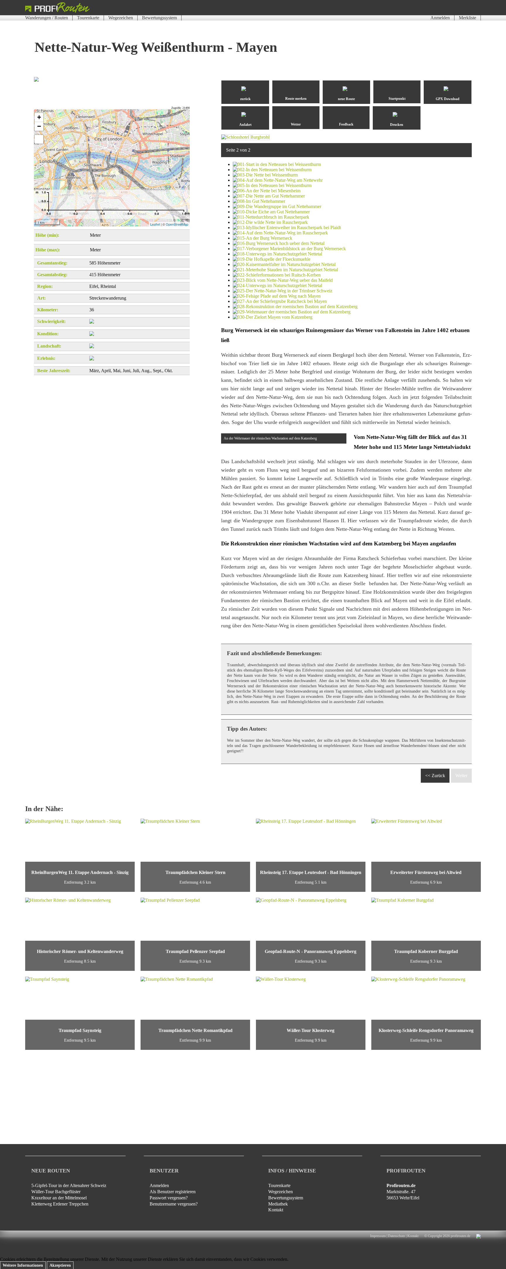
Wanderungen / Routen (46, 17)
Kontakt (275, 1209)
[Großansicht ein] (39, 139)
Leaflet (155, 224)
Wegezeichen (120, 17)
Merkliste (467, 17)
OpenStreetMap (177, 224)
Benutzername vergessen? (174, 1203)
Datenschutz (396, 1236)
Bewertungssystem (159, 17)
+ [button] (39, 117)
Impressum (378, 1236)
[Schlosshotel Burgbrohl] (245, 137)
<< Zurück (435, 775)
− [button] (39, 126)
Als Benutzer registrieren (173, 1191)
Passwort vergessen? (169, 1197)
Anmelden (440, 17)
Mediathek (278, 1203)
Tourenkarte (88, 17)
